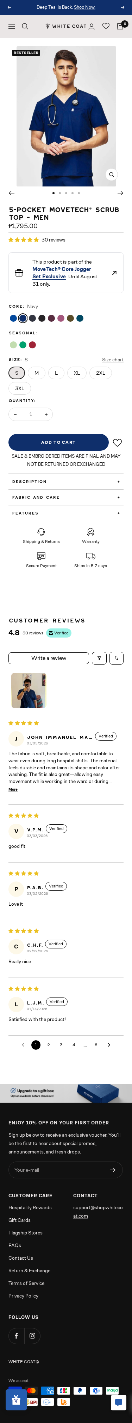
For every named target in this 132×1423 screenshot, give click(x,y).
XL (77, 373)
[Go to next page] (109, 1045)
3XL (19, 388)
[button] (24, 240)
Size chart (113, 359)
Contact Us (20, 1258)
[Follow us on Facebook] (16, 1336)
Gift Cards (19, 1220)
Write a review (48, 658)
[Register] (113, 1169)
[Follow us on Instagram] (32, 1336)
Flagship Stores (25, 1233)
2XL (100, 373)
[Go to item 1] (28, 690)
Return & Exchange (29, 1270)
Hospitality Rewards (30, 1207)
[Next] (121, 193)
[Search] (25, 26)
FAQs (14, 1245)
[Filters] (99, 658)
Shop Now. (84, 7)
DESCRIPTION (66, 481)
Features (66, 513)
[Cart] (120, 26)
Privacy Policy (23, 1296)
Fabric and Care (66, 497)
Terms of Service (26, 1283)
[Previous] (11, 193)
